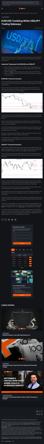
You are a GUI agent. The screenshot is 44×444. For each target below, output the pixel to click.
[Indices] (31, 250)
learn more (21, 206)
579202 (9, 424)
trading (11, 71)
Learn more (22, 295)
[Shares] (16, 250)
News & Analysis (4, 13)
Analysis (11, 13)
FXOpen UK (3, 422)
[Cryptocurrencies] (27, 250)
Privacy (2, 441)
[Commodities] (24, 250)
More (22, 267)
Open (2, 206)
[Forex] (13, 250)
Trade (30, 257)
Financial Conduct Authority (28, 423)
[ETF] (20, 250)
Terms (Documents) (8, 441)
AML (13, 441)
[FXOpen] (22, 8)
